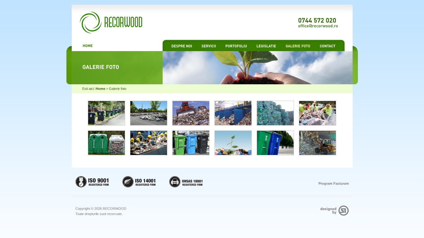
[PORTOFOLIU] (236, 45)
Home (100, 88)
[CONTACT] (327, 45)
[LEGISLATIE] (266, 45)
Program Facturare (333, 183)
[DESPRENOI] (182, 45)
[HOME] (87, 45)
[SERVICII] (208, 45)
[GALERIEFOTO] (298, 45)
